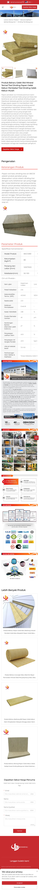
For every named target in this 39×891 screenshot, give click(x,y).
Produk (16, 20)
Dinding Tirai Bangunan (25, 22)
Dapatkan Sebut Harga (29, 7)
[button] (3, 46)
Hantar (19, 831)
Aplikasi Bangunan (10, 22)
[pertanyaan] (36, 437)
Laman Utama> (8, 20)
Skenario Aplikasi (25, 20)
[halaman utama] (13, 7)
